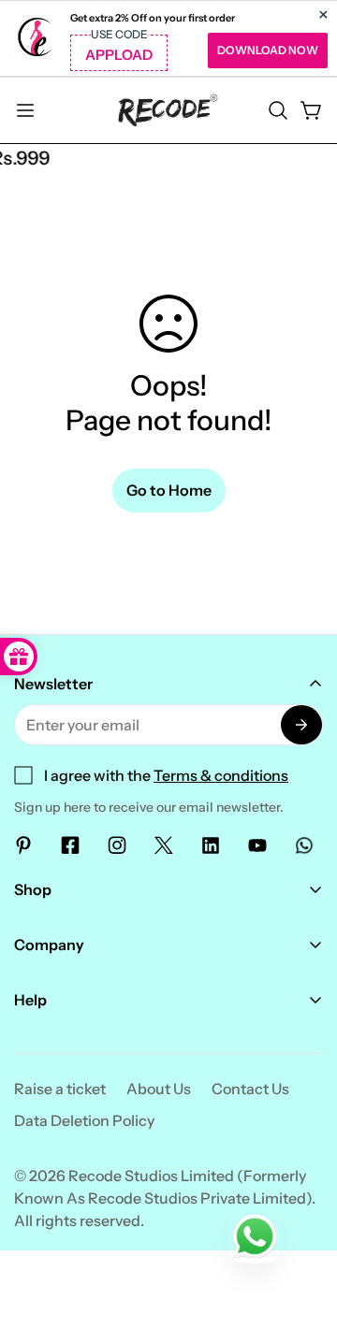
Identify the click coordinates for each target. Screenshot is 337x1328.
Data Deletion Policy (84, 1120)
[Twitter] (163, 845)
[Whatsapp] (304, 845)
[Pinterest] (23, 845)
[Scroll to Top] (303, 1229)
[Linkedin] (210, 845)
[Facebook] (70, 845)
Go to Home (169, 490)
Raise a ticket (60, 1088)
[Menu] (25, 110)
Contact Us (250, 1088)
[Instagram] (117, 845)
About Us (158, 1088)
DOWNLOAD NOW (267, 50)
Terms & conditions (221, 775)
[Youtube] (257, 845)
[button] (278, 110)
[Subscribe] (301, 724)
